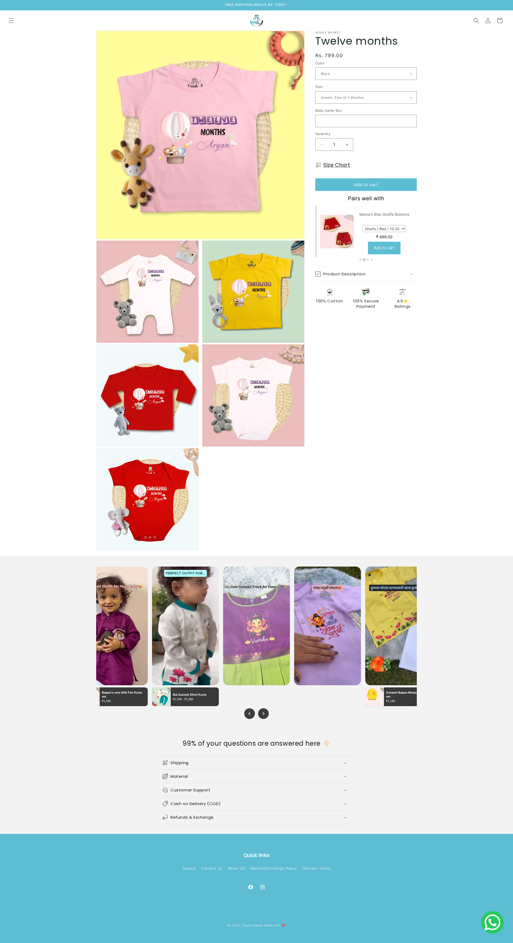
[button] (11, 20)
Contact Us (211, 868)
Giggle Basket (252, 925)
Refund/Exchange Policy (274, 868)
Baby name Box (328, 110)
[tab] (360, 260)
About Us (236, 868)
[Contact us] (492, 922)
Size (319, 87)
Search (189, 868)
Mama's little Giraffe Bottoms (384, 214)
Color (320, 63)
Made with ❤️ (275, 925)
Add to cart (384, 247)
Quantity (322, 134)
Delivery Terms (316, 868)
